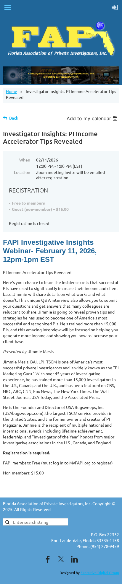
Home (11, 91)
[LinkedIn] (74, 559)
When (24, 159)
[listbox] (93, 118)
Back (13, 118)
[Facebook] (48, 559)
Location (22, 172)
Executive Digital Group (100, 572)
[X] (61, 559)
